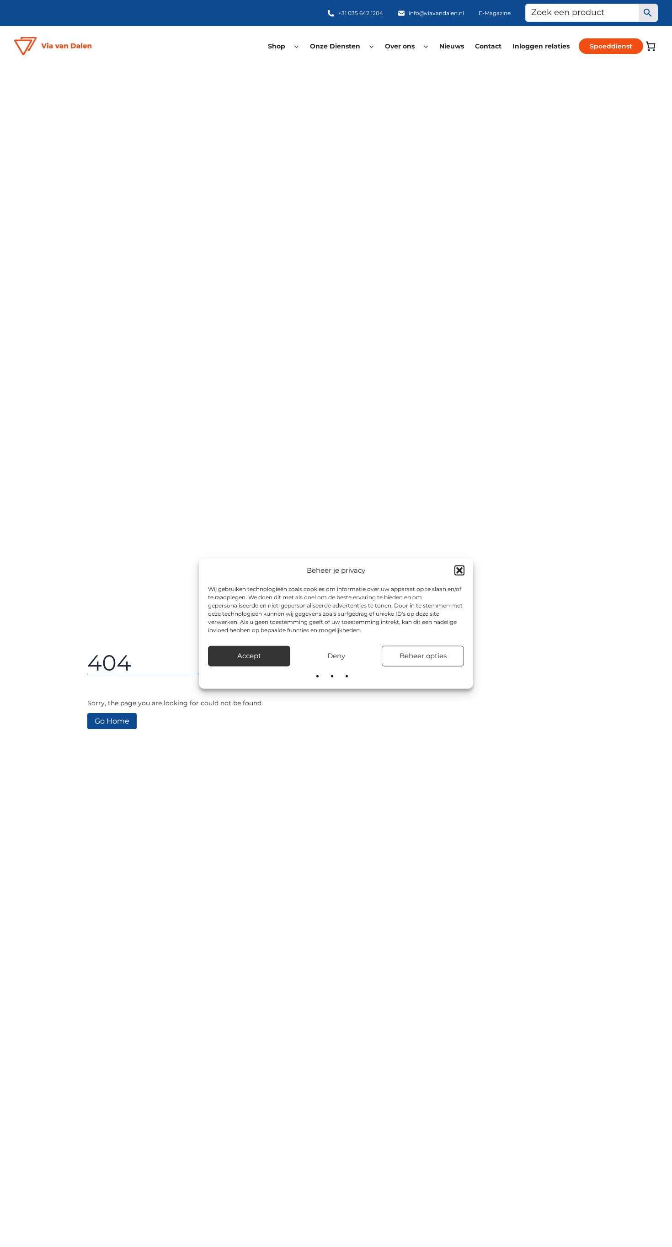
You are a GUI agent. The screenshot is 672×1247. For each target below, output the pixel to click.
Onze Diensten (335, 46)
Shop (276, 46)
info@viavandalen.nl (436, 13)
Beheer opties (423, 655)
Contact (488, 46)
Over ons (400, 46)
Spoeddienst (611, 46)
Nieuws (451, 46)
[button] (459, 570)
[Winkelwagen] (650, 46)
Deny (336, 655)
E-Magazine (495, 13)
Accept (249, 655)
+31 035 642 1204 (360, 13)
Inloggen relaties (541, 46)
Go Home (112, 721)
